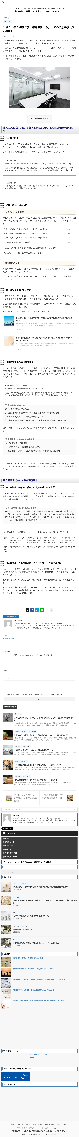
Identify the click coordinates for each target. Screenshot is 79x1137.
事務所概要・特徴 (11, 853)
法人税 (6, 638)
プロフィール (9, 842)
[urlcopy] (51, 610)
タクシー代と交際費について (24, 929)
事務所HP (8, 849)
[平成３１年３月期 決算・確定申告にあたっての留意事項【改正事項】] (37, 610)
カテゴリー (9, 845)
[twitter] (27, 610)
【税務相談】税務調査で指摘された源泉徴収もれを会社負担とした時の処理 (39, 979)
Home (7, 838)
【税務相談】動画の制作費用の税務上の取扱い (29, 958)
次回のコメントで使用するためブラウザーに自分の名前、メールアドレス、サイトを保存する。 (35, 694)
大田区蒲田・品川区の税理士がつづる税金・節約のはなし (39, 11)
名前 (6, 671)
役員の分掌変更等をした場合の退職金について (31, 916)
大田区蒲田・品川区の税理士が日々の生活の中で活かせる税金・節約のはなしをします (39, 1128)
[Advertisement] (39, 1101)
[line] (42, 610)
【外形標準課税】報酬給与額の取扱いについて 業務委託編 (36, 943)
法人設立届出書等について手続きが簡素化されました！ (35, 780)
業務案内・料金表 (11, 857)
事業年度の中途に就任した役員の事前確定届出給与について (33, 990)
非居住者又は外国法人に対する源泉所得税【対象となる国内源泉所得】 (41, 735)
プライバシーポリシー (62, 1124)
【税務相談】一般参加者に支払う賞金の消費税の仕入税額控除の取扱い (40, 887)
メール (7, 679)
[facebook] (32, 610)
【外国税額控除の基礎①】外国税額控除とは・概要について (37, 765)
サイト (6, 687)
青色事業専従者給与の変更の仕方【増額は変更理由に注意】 (33, 969)
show (45, 119)
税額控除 (11, 638)
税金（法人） (8, 636)
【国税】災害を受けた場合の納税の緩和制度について (35, 750)
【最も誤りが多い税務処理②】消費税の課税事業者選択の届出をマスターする (40, 1000)
